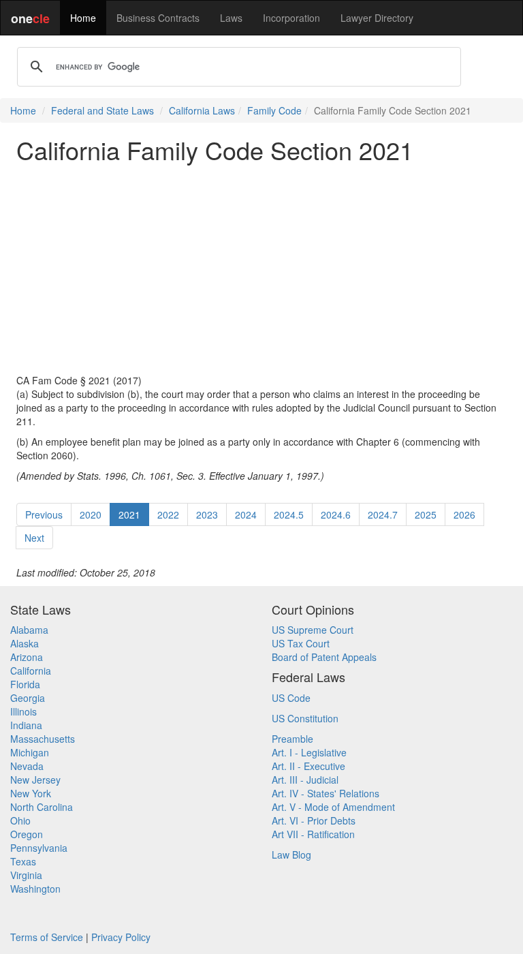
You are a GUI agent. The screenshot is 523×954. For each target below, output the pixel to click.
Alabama (29, 629)
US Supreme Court (312, 629)
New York (30, 793)
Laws (231, 18)
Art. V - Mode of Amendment (333, 807)
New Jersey (35, 779)
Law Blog (291, 854)
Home (83, 18)
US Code (291, 698)
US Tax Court (301, 643)
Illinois (23, 711)
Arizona (26, 657)
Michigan (29, 752)
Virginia (26, 875)
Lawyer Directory (376, 18)
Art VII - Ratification (313, 834)
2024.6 (336, 514)
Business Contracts (158, 18)
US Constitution (305, 718)
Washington (35, 888)
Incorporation (291, 18)
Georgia (27, 698)
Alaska (24, 643)
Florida (25, 684)
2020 (90, 514)
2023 (207, 514)
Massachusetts (42, 738)
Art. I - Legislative (309, 752)
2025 (426, 514)
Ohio (20, 820)
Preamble (292, 738)
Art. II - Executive (308, 766)
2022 (168, 514)
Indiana (26, 725)
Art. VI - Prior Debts (313, 820)
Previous (44, 514)
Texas (23, 861)
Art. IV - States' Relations (325, 793)
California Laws (202, 110)
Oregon (26, 834)
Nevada (27, 766)
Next (34, 537)
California (30, 670)
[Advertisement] (261, 268)
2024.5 (289, 514)
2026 (464, 514)
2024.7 (383, 514)
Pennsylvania (38, 848)
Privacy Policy (120, 937)
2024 (246, 514)
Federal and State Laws (102, 110)
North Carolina (41, 807)
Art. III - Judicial (305, 779)
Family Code (274, 110)
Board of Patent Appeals (324, 657)
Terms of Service (46, 937)
